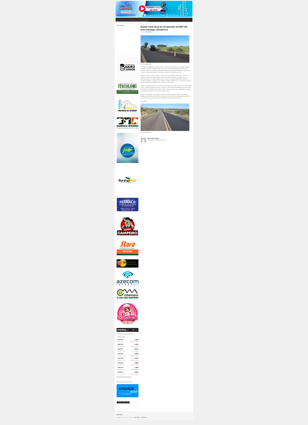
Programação (132, 20)
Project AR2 (136, 417)
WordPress (143, 417)
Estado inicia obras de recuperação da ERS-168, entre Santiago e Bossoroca (164, 28)
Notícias (123, 20)
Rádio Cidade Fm (154, 9)
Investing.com (128, 377)
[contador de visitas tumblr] (123, 403)
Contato (140, 20)
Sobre (146, 20)
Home (118, 20)
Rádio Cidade (148, 32)
